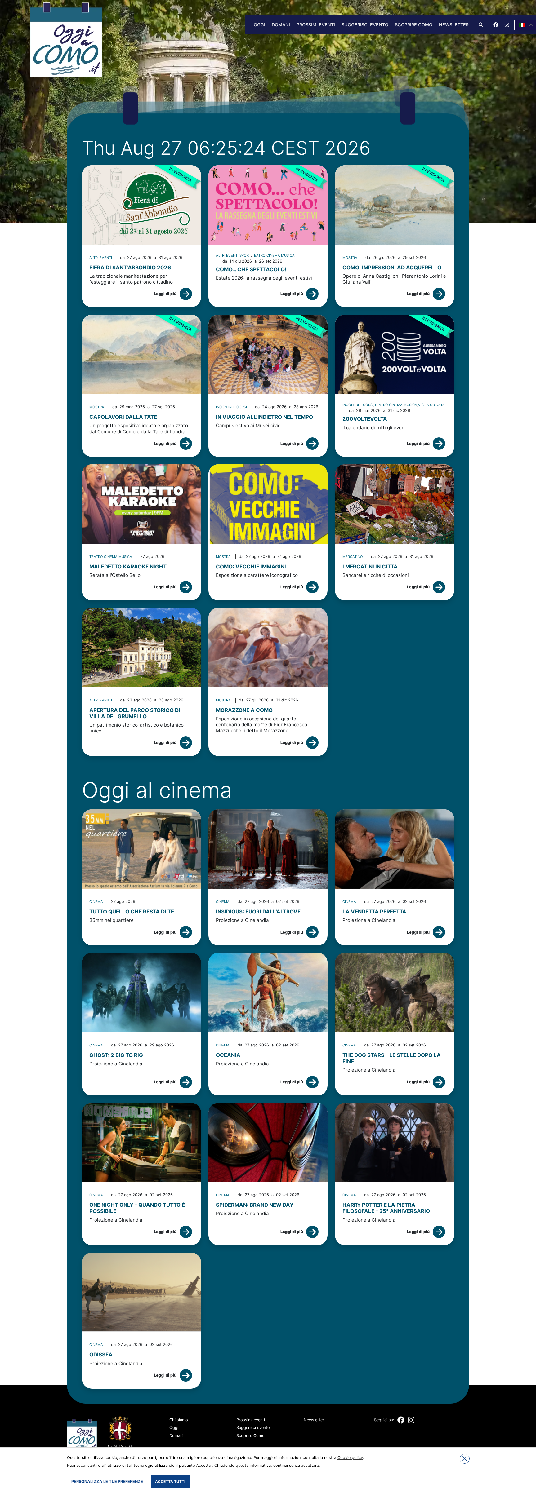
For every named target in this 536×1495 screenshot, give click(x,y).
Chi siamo (178, 1420)
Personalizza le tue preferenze (107, 1481)
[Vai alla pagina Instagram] (507, 24)
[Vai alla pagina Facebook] (495, 24)
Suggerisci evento (365, 24)
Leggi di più (165, 293)
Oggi (259, 24)
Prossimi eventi (316, 24)
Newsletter (454, 24)
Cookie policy (350, 1457)
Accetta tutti (170, 1481)
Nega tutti (465, 1459)
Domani (281, 24)
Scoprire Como (413, 24)
